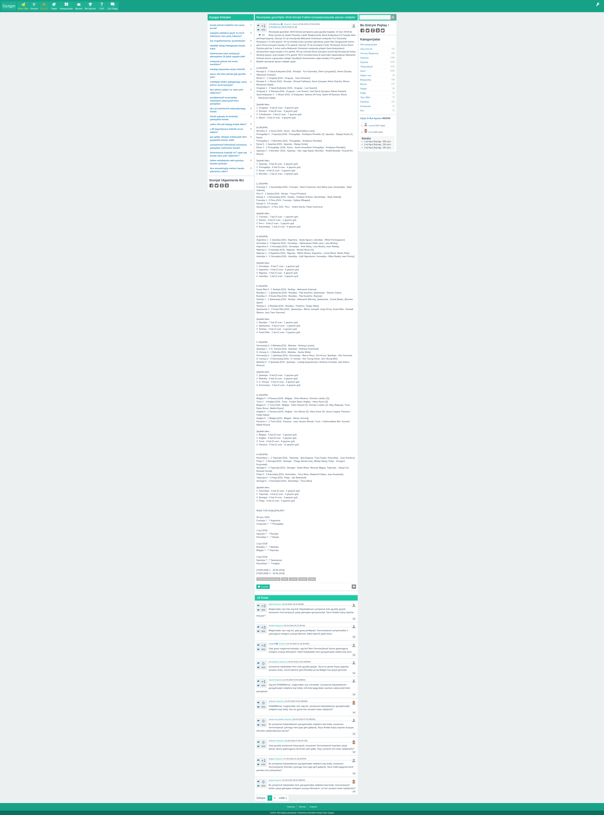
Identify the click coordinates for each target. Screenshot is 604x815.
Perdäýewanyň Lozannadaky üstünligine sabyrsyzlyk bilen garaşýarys (224, 100)
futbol (284, 579)
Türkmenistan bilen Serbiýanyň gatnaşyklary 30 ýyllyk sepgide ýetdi (227, 55)
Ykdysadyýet (366, 66)
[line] (383, 31)
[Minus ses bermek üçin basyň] (258, 30)
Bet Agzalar (90, 8)
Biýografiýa (365, 79)
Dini (362, 110)
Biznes (363, 84)
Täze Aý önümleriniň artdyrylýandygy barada (228, 110)
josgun (271, 759)
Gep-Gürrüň (366, 49)
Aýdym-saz (365, 75)
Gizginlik (313, 807)
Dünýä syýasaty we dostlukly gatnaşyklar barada (224, 118)
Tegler (54, 8)
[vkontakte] (227, 186)
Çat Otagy (113, 8)
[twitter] (217, 186)
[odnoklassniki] (222, 186)
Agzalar (79, 8)
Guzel (271, 680)
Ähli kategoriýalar (368, 44)
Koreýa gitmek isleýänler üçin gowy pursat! (227, 26)
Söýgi (363, 93)
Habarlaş (291, 807)
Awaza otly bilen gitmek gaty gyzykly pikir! (228, 75)
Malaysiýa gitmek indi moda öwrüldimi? (224, 63)
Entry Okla (23, 8)
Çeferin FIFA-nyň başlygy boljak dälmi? (228, 124)
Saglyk (363, 88)
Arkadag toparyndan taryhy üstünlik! (227, 69)
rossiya (293, 579)
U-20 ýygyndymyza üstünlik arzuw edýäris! (226, 130)
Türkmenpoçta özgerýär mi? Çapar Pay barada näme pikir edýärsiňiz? (228, 154)
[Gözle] (393, 17)
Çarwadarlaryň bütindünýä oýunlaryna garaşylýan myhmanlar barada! (228, 146)
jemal (271, 780)
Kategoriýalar (66, 8)
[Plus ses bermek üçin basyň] (258, 25)
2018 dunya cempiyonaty (268, 579)
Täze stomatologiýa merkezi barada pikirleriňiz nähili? (227, 170)
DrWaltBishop (274, 24)
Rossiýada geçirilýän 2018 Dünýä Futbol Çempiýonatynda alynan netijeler (305, 17)
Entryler (34, 8)
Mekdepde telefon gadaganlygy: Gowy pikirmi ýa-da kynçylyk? (228, 83)
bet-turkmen (274, 662)
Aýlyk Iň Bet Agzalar (371, 118)
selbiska (272, 701)
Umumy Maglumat (369, 53)
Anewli (271, 626)
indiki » (283, 798)
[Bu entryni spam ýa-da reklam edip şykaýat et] (354, 586)
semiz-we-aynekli (276, 719)
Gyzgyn (9, 6)
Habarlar (364, 57)
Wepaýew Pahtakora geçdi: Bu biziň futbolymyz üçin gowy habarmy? (227, 34)
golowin (302, 579)
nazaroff (272, 644)
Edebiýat (364, 101)
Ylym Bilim (365, 97)
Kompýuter (365, 106)
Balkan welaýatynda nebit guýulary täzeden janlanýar (227, 162)
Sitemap (302, 807)
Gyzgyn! (44, 8)
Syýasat (364, 62)
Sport (295, 24)
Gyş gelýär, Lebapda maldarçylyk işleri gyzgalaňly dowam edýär (228, 138)
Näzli (271, 604)
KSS (102, 8)
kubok (312, 579)
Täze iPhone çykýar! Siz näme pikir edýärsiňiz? (226, 91)
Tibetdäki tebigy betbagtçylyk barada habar (227, 47)
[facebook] (211, 186)
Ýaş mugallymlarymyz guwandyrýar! (227, 41)
